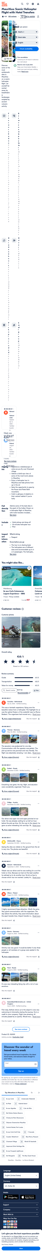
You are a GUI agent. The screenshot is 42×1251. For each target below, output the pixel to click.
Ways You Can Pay (10, 1218)
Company (6, 1210)
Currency (6, 1181)
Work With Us (8, 1214)
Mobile (5, 1192)
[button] (9, 16)
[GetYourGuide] (4, 4)
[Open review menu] (38, 702)
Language (7, 1171)
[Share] (38, 16)
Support (6, 1205)
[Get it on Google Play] (11, 1197)
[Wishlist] (27, 4)
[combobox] (24, 693)
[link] (17, 584)
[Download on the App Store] (27, 1197)
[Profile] (38, 4)
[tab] (15, 1092)
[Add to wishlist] (29, 568)
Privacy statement (21, 1084)
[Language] (32, 4)
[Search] (22, 4)
